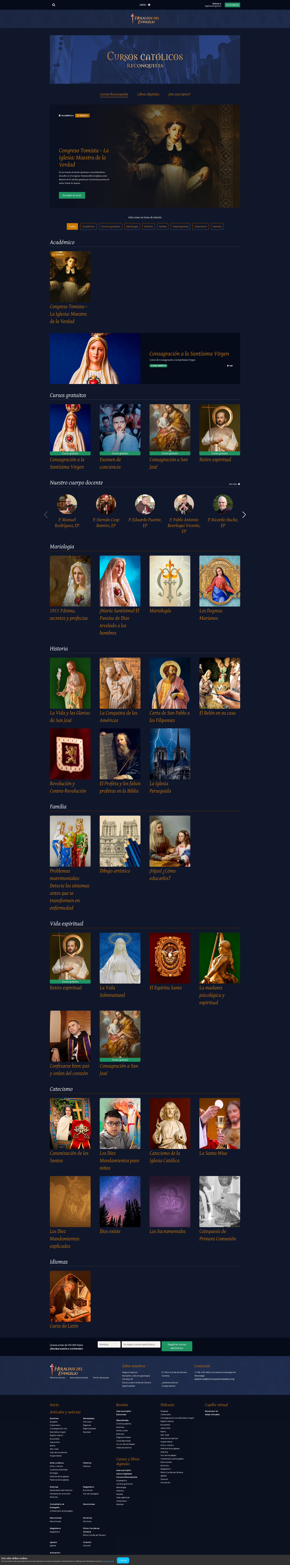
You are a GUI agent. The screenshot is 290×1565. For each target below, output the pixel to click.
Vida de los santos (58, 1452)
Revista (122, 1404)
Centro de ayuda (101, 1377)
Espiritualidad (128, 1385)
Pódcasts (167, 1404)
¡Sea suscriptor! (179, 94)
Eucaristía (54, 1438)
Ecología (54, 1473)
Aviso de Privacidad (107, 1561)
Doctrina (54, 1418)
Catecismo (200, 226)
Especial (87, 1425)
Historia (148, 226)
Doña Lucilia (122, 1430)
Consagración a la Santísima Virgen (177, 1418)
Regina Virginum (129, 1372)
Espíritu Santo (56, 1435)
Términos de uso (57, 1377)
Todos (72, 226)
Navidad (87, 1432)
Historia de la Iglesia (59, 1476)
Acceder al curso (72, 195)
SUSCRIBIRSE (232, 4)
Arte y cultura (56, 1462)
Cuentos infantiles (59, 1469)
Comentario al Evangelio (61, 1511)
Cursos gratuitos (110, 226)
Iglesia (53, 1542)
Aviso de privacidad (79, 1377)
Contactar (202, 1365)
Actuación (55, 1552)
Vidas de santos (123, 1447)
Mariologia (132, 226)
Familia (162, 226)
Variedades (88, 1418)
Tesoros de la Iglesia (59, 1479)
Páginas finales (123, 1437)
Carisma (165, 1375)
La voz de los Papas (125, 1444)
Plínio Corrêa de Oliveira (94, 1535)
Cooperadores (168, 1385)
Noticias (54, 1486)
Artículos (87, 1421)
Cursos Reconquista (114, 94)
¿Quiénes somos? (170, 1382)
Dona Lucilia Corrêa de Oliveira (136, 1382)
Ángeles (53, 1421)
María (52, 1445)
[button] (244, 514)
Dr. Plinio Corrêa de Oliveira (174, 1372)
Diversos (120, 1427)
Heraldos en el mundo (60, 1493)
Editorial (120, 1434)
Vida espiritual (180, 226)
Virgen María (56, 1455)
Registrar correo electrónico (177, 1346)
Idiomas (217, 226)
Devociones (89, 1504)
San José (54, 1449)
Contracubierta (123, 1423)
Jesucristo (55, 1442)
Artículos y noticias (65, 1411)
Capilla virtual (216, 1404)
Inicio (54, 1404)
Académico (88, 226)
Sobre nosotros (133, 1365)
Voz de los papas (91, 1493)
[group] (67, 512)
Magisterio (88, 1486)
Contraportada (123, 1440)
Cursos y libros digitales (128, 1461)
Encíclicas (88, 1490)
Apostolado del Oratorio (61, 1490)
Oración (87, 1542)
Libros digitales (148, 94)
